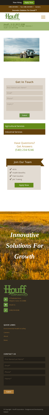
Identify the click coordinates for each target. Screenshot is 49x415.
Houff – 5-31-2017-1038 (14, 24)
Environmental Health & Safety (15, 328)
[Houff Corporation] (20, 17)
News (6, 340)
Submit (24, 115)
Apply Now (29, 2)
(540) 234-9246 (13, 7)
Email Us (12, 305)
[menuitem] (13, 6)
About (6, 336)
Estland (6, 412)
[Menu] (42, 17)
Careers (37, 7)
